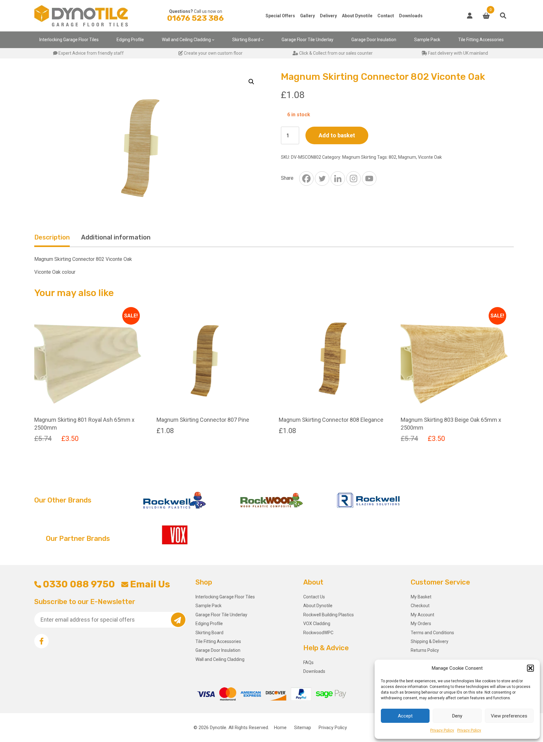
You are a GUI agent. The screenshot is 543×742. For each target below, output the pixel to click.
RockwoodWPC (318, 632)
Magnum (407, 157)
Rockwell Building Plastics (328, 614)
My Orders (421, 623)
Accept (405, 716)
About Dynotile (357, 15)
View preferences (509, 716)
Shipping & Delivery (429, 641)
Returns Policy (425, 650)
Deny (457, 716)
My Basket (421, 596)
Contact (385, 15)
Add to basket (337, 135)
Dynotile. (218, 727)
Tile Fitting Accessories (481, 39)
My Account (422, 614)
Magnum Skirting (359, 157)
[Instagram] (353, 178)
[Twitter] (322, 178)
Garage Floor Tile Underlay (307, 39)
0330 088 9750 (79, 584)
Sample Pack (427, 39)
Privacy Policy (442, 730)
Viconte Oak (430, 157)
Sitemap (302, 727)
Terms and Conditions (432, 632)
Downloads (411, 15)
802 (392, 157)
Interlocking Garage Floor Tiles (69, 39)
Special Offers (280, 15)
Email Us (150, 584)
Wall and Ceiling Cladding (186, 39)
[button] (530, 668)
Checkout (420, 605)
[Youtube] (369, 178)
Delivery (328, 15)
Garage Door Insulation (373, 39)
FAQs (308, 662)
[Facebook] (306, 178)
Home (280, 727)
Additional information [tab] (116, 237)
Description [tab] (52, 237)
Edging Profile (130, 39)
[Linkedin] (338, 178)
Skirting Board (246, 39)
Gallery (307, 15)
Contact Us (314, 596)
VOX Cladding (316, 623)
